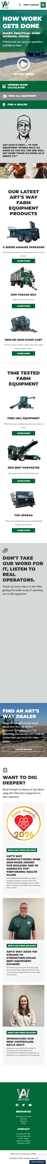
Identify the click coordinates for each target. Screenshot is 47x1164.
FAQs (23, 1123)
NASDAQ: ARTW (23, 1143)
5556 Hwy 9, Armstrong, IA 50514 (23, 1154)
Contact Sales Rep (23, 1136)
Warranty (23, 1121)
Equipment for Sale (23, 1116)
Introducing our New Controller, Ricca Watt (20, 1041)
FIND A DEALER (31, 5)
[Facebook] (17, 1105)
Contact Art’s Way (23, 1134)
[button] (43, 5)
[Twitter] (23, 1105)
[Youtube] (30, 1105)
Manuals (23, 1119)
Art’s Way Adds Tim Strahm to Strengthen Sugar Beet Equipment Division (22, 958)
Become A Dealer (23, 1141)
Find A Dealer (23, 1138)
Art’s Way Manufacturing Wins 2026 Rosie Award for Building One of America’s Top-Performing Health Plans (23, 865)
